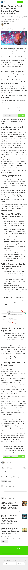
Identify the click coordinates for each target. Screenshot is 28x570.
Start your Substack (10, 563)
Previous (5, 471)
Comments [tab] (4, 481)
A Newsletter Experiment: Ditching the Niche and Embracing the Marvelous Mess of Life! (10, 503)
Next (23, 471)
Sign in (25, 2)
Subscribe (20, 2)
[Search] (25, 498)
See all (4, 541)
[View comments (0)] (7, 28)
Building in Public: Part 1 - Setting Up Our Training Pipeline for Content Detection (9, 521)
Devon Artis (7, 23)
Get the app (20, 563)
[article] (14, 507)
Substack (7, 567)
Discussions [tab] (11, 498)
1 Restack (11, 462)
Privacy (12, 560)
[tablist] (7, 481)
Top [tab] (2, 498)
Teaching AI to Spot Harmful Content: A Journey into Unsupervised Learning (9, 517)
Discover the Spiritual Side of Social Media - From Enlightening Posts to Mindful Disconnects (9, 534)
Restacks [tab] (10, 481)
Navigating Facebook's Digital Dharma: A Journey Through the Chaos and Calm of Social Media (10, 530)
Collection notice (22, 560)
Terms (16, 560)
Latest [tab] (6, 498)
